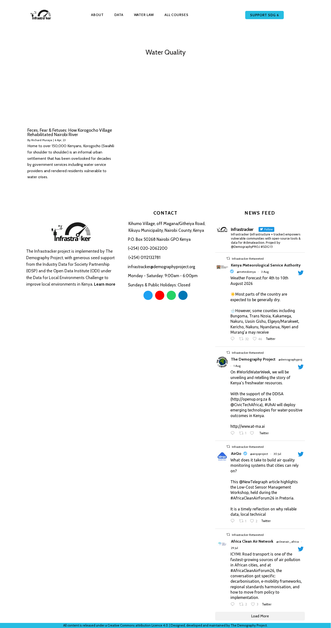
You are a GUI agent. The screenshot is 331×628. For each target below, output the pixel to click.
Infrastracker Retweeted (248, 258)
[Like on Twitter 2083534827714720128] (253, 433)
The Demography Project (253, 359)
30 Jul (277, 454)
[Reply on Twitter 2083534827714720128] (233, 433)
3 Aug (265, 272)
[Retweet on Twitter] (228, 258)
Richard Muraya (41, 140)
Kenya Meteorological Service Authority (266, 265)
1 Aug (237, 366)
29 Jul (234, 548)
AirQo (236, 453)
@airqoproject (259, 454)
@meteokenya (246, 272)
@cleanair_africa (287, 541)
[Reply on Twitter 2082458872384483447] (233, 604)
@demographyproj (290, 359)
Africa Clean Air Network (252, 541)
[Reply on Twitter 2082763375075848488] (233, 521)
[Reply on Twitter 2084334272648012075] (233, 339)
